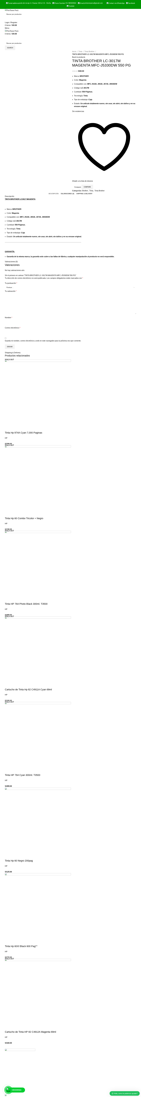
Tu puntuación (11, 283)
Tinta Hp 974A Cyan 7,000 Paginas (23, 432)
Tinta (80, 51)
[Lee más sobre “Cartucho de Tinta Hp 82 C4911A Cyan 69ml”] (7, 685)
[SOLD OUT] (38, 392)
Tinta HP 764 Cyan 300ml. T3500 (22, 775)
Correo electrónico (12, 328)
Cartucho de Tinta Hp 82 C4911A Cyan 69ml (28, 689)
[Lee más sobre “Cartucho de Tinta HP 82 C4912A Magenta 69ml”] (7, 1027)
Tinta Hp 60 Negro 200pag (19, 860)
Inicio (74, 51)
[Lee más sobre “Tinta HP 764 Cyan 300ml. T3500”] (7, 770)
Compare (77, 187)
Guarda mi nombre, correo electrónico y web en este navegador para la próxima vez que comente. (43, 341)
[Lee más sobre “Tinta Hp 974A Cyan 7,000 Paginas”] (7, 428)
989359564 (110, 1067)
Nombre (8, 318)
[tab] (53, 194)
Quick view (13, 428)
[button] (7, 856)
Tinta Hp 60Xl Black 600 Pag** (21, 946)
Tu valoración (11, 291)
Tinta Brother (89, 51)
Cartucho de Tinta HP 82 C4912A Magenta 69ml (30, 1031)
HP (6, 438)
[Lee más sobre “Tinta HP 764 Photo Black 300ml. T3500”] (7, 599)
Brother (85, 191)
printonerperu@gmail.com (116, 1076)
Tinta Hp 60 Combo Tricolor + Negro (24, 518)
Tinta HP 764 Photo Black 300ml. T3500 (26, 603)
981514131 (110, 1071)
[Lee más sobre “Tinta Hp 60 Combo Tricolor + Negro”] (7, 514)
